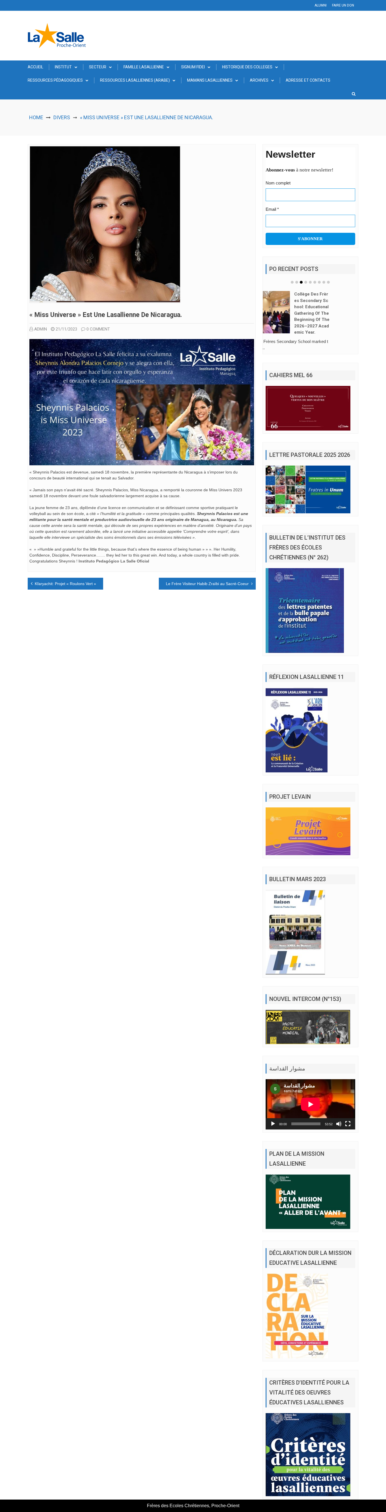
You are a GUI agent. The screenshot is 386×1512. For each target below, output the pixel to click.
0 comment (98, 329)
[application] (310, 1098)
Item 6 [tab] (314, 282)
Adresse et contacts (308, 80)
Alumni (321, 5)
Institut (63, 67)
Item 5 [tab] (310, 282)
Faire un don (343, 5)
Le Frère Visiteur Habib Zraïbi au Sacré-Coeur (207, 583)
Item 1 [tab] (292, 282)
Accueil (35, 67)
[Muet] (339, 1117)
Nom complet (278, 183)
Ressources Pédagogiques (55, 80)
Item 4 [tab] (305, 282)
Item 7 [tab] (319, 282)
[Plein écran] (348, 1117)
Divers (61, 117)
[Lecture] (273, 1117)
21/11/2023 (66, 329)
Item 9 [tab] (328, 282)
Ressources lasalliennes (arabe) (135, 80)
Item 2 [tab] (296, 282)
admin (40, 329)
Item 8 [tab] (323, 282)
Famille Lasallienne (143, 67)
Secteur (97, 67)
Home (36, 117)
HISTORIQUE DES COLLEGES (247, 67)
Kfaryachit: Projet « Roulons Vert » (65, 583)
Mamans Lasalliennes (210, 80)
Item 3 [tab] (301, 282)
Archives (259, 80)
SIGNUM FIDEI (193, 67)
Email (272, 209)
